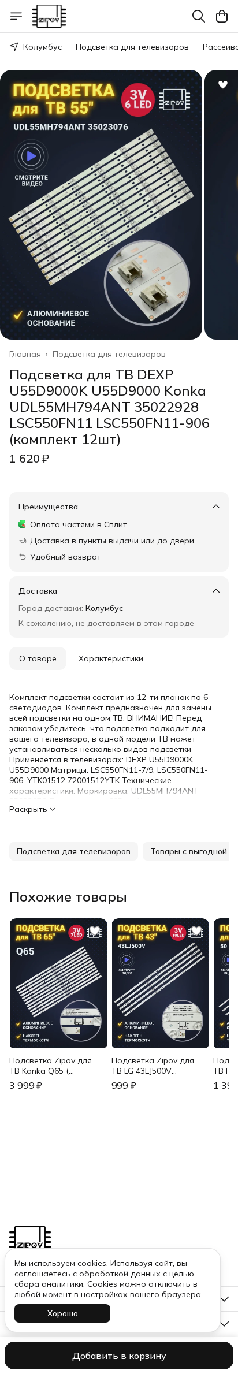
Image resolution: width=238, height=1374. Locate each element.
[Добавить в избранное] (223, 85)
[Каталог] (16, 16)
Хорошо (62, 1313)
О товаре (38, 658)
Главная (25, 354)
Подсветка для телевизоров (132, 47)
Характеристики (111, 658)
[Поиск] (199, 16)
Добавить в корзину (119, 1355)
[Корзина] (222, 16)
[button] (73, 851)
